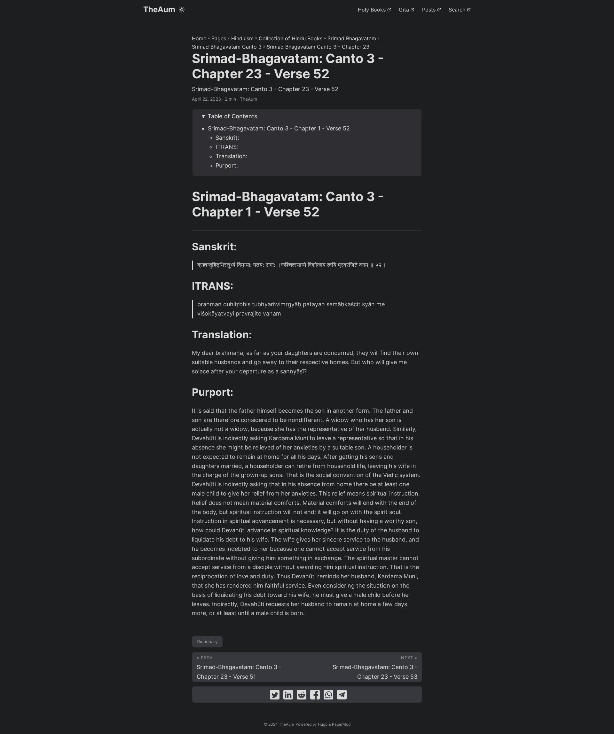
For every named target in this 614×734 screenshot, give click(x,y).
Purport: (227, 165)
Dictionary (207, 641)
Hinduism (242, 38)
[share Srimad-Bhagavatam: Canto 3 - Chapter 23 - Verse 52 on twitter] (274, 696)
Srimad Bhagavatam (351, 38)
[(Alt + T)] (181, 9)
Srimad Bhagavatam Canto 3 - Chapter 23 (318, 46)
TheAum (159, 9)
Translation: (232, 156)
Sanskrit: (227, 137)
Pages (218, 38)
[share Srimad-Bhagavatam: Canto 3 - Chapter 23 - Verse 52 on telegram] (342, 696)
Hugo (322, 724)
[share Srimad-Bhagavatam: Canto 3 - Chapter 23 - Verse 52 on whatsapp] (328, 696)
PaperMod (341, 724)
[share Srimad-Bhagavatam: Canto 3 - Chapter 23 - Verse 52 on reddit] (301, 696)
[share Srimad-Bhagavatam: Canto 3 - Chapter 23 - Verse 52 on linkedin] (288, 696)
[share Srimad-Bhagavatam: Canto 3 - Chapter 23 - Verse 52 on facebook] (315, 696)
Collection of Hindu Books (290, 38)
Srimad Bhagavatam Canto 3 (227, 46)
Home (199, 38)
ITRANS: (227, 147)
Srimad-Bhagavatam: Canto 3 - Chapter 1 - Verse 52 (279, 128)
